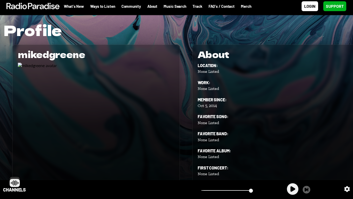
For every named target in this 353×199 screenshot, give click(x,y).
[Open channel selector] (15, 182)
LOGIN (310, 6)
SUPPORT (335, 6)
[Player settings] (347, 189)
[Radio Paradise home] (30, 6)
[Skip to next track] (306, 190)
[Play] (292, 189)
